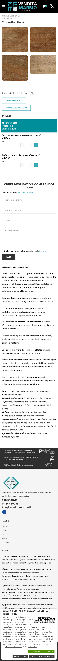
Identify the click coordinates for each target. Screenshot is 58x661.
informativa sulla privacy (13, 647)
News (4, 538)
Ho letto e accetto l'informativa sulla (25, 251)
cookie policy (32, 647)
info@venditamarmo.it (16, 507)
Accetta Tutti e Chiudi (41, 652)
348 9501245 (10, 500)
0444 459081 (10, 503)
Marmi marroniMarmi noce (11, 17)
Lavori (4, 534)
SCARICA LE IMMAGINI (16, 107)
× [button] (54, 610)
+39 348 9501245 (25, 192)
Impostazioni (20, 656)
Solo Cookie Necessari (41, 656)
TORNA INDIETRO (14, 100)
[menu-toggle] (3, 6)
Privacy (42, 251)
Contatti (5, 542)
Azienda (5, 530)
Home (4, 526)
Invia (8, 257)
